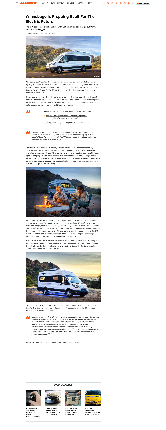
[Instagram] (124, 3)
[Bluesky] (108, 3)
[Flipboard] (112, 3)
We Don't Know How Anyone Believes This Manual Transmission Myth (33, 412)
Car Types (81, 3)
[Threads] (120, 3)
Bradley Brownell (33, 33)
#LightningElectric (79, 116)
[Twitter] (116, 3)
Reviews (61, 3)
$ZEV (69, 116)
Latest (45, 3)
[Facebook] (104, 3)
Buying (91, 3)
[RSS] (132, 3)
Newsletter (144, 3)
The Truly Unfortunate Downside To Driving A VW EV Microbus (92, 411)
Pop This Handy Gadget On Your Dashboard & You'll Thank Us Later (53, 411)
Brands (70, 3)
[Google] (128, 3)
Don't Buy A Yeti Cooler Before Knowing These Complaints (71, 411)
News (52, 3)
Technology (30, 11)
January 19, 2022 (82, 122)
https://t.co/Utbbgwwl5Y (56, 116)
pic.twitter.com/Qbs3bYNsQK (65, 118)
